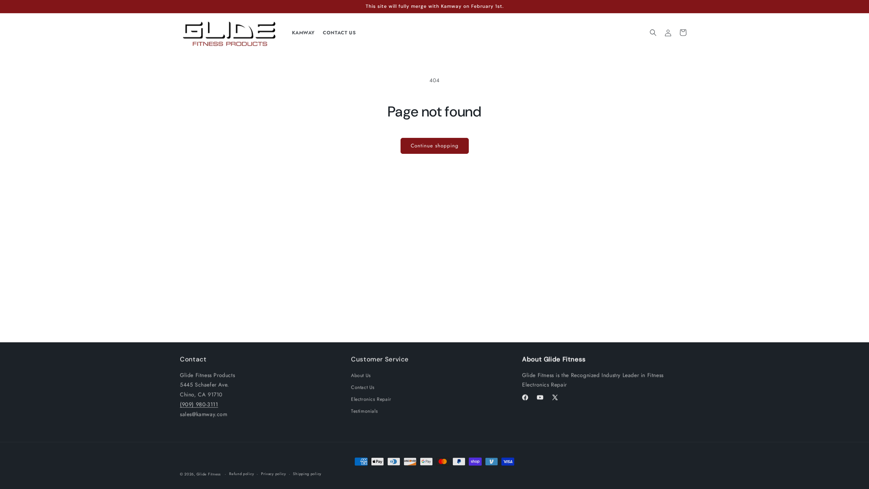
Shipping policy (307, 473)
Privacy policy (273, 473)
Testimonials (364, 410)
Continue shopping (435, 145)
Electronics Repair (371, 398)
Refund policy (241, 473)
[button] (653, 32)
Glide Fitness (209, 473)
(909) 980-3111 (199, 404)
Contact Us (363, 386)
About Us (361, 374)
